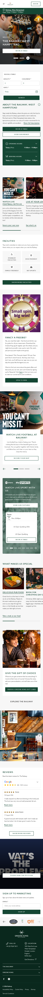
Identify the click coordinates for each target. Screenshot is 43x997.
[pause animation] (28, 58)
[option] (5, 756)
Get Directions (29, 959)
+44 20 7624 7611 (12, 946)
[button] (16, 58)
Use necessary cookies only (21, 534)
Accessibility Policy (8, 989)
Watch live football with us (12, 203)
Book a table (22, 51)
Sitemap (33, 989)
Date (6, 87)
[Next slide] (35, 548)
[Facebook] (4, 979)
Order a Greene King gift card (21, 689)
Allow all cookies (21, 527)
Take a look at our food (13, 578)
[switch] (38, 500)
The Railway (8, 967)
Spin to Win (21, 380)
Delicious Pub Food (13, 592)
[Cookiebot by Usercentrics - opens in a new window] (32, 461)
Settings (34, 521)
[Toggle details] (37, 782)
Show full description (32, 123)
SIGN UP (21, 912)
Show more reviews (21, 833)
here (20, 372)
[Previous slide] (7, 548)
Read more (8, 805)
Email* (5, 901)
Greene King (8, 972)
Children (26, 79)
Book (35, 4)
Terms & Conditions (8, 993)
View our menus (21, 134)
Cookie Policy (19, 989)
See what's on (31, 225)
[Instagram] (9, 979)
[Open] (4, 4)
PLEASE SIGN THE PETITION (21, 875)
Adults (7, 79)
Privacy (27, 989)
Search (21, 98)
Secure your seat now (13, 188)
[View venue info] (39, 106)
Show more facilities (21, 282)
